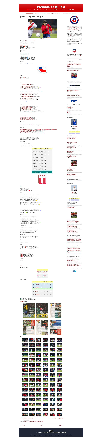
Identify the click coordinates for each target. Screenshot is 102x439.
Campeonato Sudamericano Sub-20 (72, 227)
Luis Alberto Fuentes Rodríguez (26, 107)
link (70, 35)
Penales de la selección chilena (71, 156)
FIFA (21, 265)
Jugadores (37, 13)
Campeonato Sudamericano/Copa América (73, 95)
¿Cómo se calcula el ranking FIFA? (72, 137)
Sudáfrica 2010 (69, 109)
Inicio (41, 425)
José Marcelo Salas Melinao (25, 132)
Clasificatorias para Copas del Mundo (73, 90)
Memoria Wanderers (70, 69)
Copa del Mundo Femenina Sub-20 (72, 231)
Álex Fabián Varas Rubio (26, 106)
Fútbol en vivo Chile (70, 67)
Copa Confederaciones (70, 207)
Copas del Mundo (69, 91)
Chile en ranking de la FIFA (71, 138)
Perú (44, 272)
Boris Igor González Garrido (26, 112)
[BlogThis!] (25, 420)
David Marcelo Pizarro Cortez (26, 109)
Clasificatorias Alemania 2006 (30, 40)
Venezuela (39, 271)
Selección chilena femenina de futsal (72, 264)
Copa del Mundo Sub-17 (70, 225)
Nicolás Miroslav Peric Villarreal (25, 117)
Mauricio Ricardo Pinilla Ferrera (27, 99)
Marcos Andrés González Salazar (27, 92)
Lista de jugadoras (70, 170)
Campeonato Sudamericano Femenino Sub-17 (74, 223)
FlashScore (68, 66)
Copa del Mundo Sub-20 (70, 230)
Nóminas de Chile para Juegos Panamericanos (74, 250)
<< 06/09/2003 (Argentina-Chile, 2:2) (26, 418)
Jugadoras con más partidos (71, 174)
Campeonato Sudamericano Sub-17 (72, 222)
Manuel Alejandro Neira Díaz (26, 108)
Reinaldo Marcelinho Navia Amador (26, 125)
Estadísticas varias (70, 157)
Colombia (45, 274)
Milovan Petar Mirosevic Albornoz (27, 96)
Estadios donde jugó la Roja (71, 153)
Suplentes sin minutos (70, 151)
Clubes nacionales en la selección (72, 142)
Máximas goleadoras (70, 175)
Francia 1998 (69, 106)
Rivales (48, 13)
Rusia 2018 (68, 112)
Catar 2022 (68, 113)
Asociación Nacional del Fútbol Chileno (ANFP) (74, 63)
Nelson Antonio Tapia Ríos (26, 84)
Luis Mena (74, 192)
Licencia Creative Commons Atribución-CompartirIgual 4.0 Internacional (55, 432)
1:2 (78, 130)
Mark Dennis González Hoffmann (27, 110)
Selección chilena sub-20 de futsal (72, 261)
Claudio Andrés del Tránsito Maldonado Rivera (28, 130)
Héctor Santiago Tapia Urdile (27, 98)
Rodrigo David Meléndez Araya (25, 131)
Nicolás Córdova (74, 126)
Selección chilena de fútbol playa (72, 257)
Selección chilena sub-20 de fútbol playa (73, 259)
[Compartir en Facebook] (27, 420)
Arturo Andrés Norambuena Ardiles (28, 111)
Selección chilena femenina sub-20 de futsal (73, 265)
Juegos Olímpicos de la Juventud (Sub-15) (73, 221)
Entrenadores (43, 13)
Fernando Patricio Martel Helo (27, 90)
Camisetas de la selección (71, 146)
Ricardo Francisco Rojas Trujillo (27, 86)
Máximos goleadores (66, 13)
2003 (25, 421)
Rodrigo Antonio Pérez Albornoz (27, 94)
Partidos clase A (38, 421)
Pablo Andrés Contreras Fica (26, 87)
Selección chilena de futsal (71, 260)
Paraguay (39, 275)
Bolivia (39, 274)
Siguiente (61, 425)
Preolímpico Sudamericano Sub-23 (72, 232)
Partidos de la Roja (51, 7)
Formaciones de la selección (71, 147)
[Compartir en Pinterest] (28, 420)
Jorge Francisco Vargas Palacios (26, 118)
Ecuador (37, 290)
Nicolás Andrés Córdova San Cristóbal (26, 119)
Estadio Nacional (25, 45)
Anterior (23, 425)
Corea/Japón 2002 (70, 107)
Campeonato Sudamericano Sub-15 (72, 220)
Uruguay (45, 275)
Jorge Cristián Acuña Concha (26, 93)
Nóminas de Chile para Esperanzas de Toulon (74, 253)
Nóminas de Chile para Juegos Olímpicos (73, 247)
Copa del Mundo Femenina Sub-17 (72, 226)
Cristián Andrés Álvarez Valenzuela (26, 123)
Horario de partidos (70, 152)
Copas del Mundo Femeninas (71, 206)
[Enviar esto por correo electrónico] (24, 420)
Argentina (45, 271)
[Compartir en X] (26, 420)
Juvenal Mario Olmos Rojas (32, 101)
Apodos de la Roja (70, 143)
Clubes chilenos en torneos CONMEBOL (73, 70)
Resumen (21, 301)
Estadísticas (74, 13)
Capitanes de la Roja (70, 148)
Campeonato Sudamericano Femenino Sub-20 (74, 240)
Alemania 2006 (69, 108)
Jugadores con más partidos (56, 13)
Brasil (37, 283)
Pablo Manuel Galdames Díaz (25, 129)
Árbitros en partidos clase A (71, 155)
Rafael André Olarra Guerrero (27, 88)
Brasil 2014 (68, 111)
